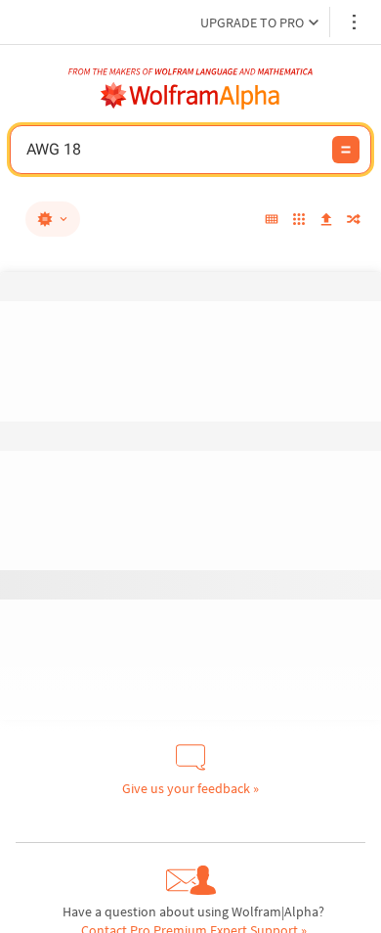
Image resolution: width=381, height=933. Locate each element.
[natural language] (52, 219)
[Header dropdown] (355, 22)
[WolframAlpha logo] (190, 96)
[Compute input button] (346, 149)
